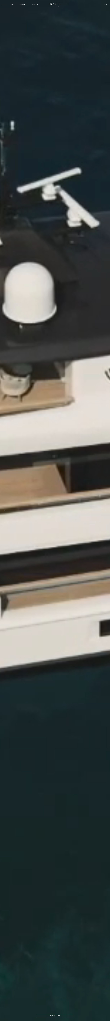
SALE (12, 4)
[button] (4, 4)
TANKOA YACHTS (55, 1016)
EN (104, 4)
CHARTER (35, 4)
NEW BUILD (23, 4)
